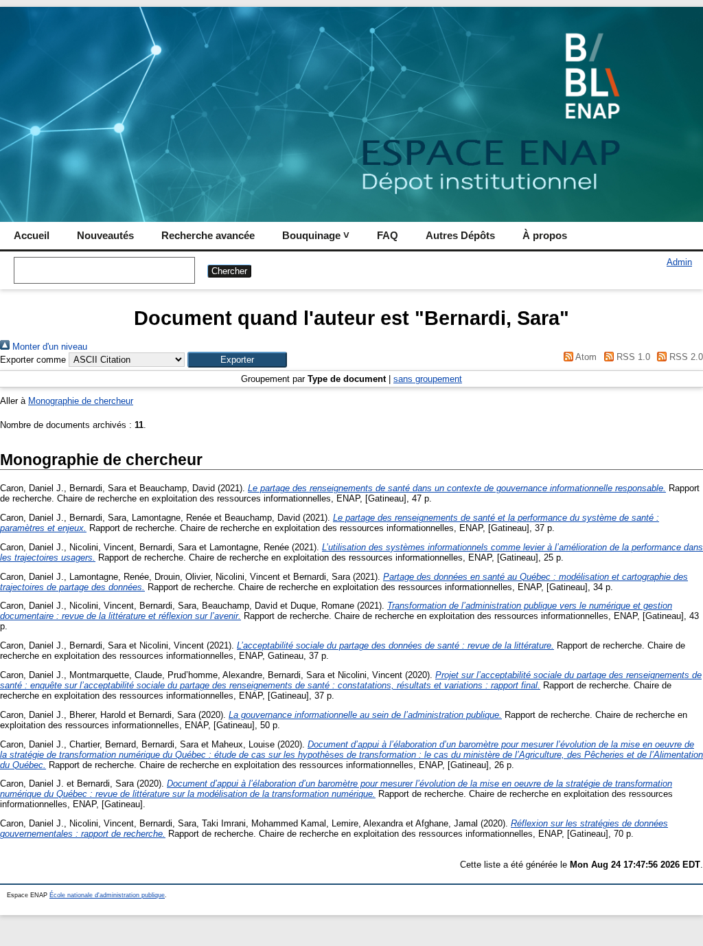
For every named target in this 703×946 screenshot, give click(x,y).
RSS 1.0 (631, 357)
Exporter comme (33, 359)
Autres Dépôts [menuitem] (460, 235)
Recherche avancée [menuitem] (208, 235)
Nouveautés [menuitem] (105, 235)
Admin (679, 262)
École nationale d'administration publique (107, 895)
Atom (585, 357)
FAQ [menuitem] (387, 235)
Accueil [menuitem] (31, 235)
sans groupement (427, 379)
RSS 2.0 (685, 357)
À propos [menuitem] (544, 235)
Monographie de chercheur (80, 401)
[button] (237, 360)
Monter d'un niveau (48, 346)
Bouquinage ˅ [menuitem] (315, 235)
